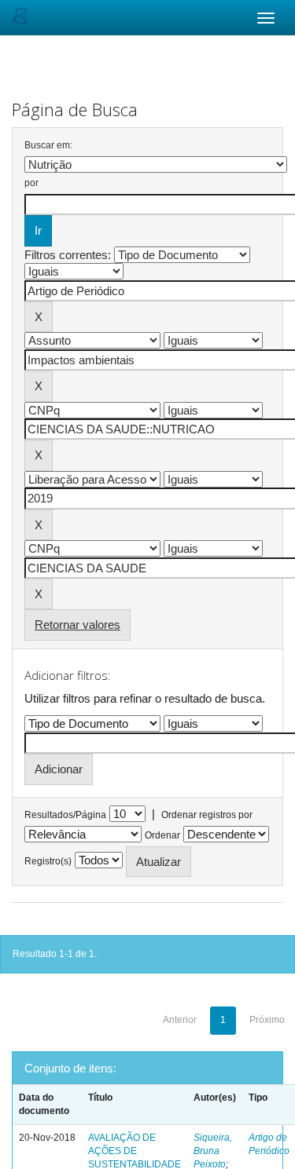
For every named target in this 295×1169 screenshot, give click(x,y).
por (31, 182)
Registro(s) (48, 861)
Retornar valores (77, 624)
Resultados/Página (65, 814)
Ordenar (162, 835)
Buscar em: (48, 145)
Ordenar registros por (207, 814)
